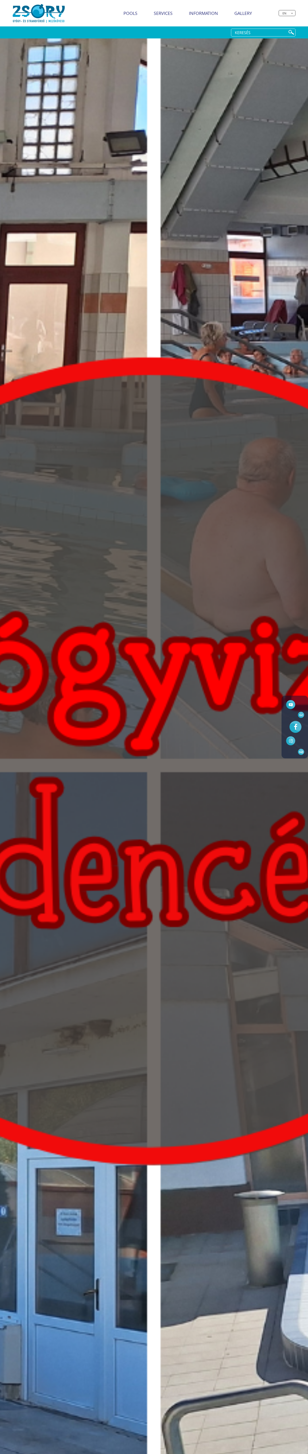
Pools (130, 13)
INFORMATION (203, 13)
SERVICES (163, 13)
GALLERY (243, 13)
